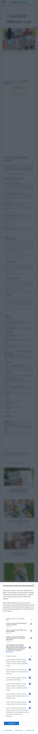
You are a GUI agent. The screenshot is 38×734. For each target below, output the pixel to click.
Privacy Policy (30, 730)
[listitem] (19, 619)
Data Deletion (8, 730)
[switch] (30, 624)
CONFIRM (11, 723)
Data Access (19, 730)
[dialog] (19, 658)
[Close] (34, 586)
